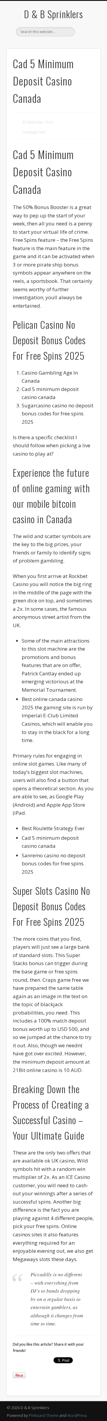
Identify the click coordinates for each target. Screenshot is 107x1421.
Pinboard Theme (44, 1415)
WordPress (77, 1415)
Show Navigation (86, 53)
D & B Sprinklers (53, 14)
